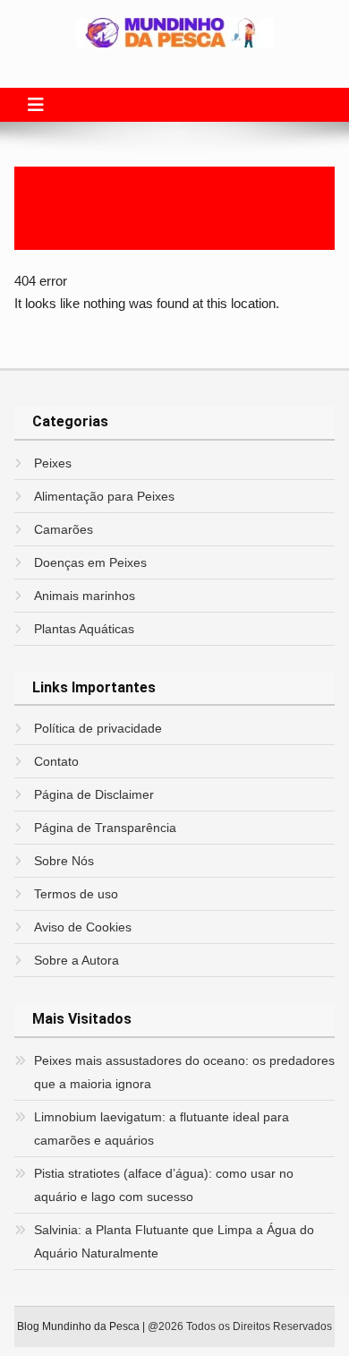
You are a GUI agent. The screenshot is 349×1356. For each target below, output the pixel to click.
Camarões (63, 529)
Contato (56, 761)
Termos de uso (76, 894)
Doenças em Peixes (90, 562)
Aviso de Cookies (83, 927)
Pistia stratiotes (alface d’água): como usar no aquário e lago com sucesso (164, 1185)
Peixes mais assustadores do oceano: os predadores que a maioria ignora (184, 1072)
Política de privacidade (98, 728)
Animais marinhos (84, 595)
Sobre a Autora (76, 960)
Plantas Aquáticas (84, 629)
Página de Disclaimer (94, 794)
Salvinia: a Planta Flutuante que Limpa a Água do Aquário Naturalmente (174, 1241)
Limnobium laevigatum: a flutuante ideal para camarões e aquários (161, 1128)
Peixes (53, 463)
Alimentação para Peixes (104, 496)
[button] (35, 105)
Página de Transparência (105, 827)
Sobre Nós (64, 861)
